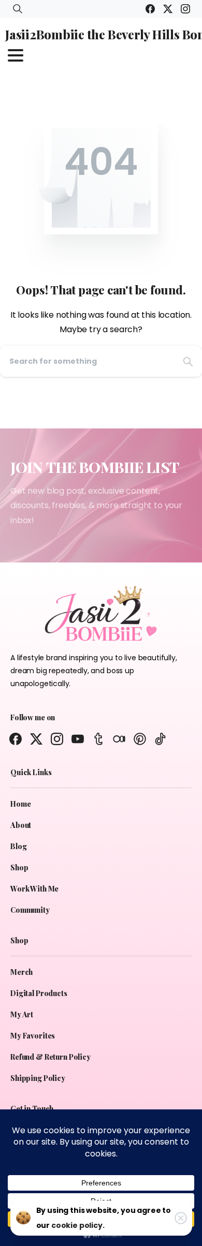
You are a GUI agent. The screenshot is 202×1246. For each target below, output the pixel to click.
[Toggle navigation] (15, 55)
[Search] (17, 8)
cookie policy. (78, 1225)
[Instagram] (185, 8)
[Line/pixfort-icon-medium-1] (119, 738)
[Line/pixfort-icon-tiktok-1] (160, 738)
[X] (167, 8)
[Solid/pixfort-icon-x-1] (36, 738)
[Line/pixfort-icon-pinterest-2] (139, 738)
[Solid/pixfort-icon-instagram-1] (57, 738)
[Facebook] (150, 8)
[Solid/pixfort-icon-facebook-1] (15, 738)
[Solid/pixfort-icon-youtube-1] (77, 738)
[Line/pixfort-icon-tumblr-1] (98, 738)
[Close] (180, 1218)
